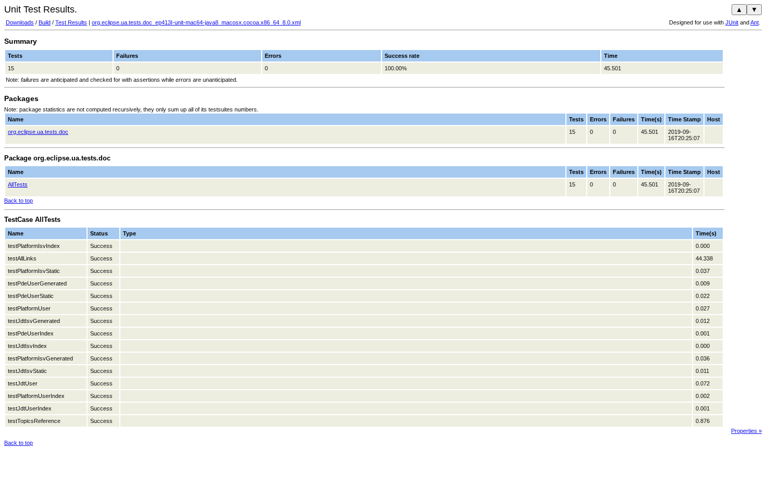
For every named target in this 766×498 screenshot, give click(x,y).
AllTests (18, 184)
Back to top (18, 200)
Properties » (746, 431)
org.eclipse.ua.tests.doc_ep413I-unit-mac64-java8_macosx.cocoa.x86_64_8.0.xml (196, 22)
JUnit (731, 22)
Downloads (20, 22)
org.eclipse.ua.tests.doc (38, 132)
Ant (754, 22)
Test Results (71, 22)
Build (45, 22)
